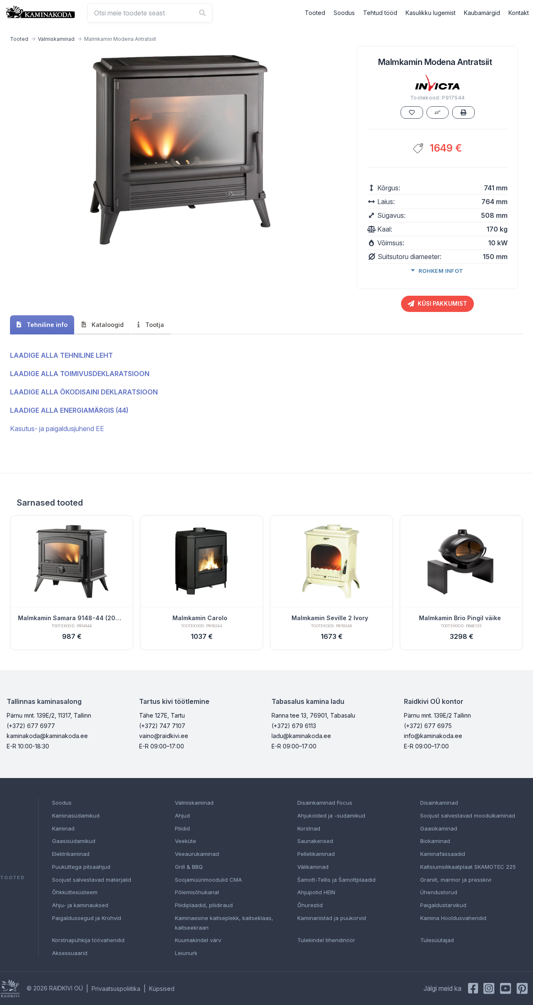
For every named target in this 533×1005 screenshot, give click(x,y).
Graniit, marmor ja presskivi (455, 879)
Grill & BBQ (189, 866)
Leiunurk (186, 953)
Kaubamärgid (482, 12)
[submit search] (202, 12)
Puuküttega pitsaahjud (81, 866)
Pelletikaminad (316, 853)
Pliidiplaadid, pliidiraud (204, 905)
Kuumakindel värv (198, 940)
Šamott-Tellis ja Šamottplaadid (336, 879)
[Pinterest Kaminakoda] (522, 988)
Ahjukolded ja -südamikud (331, 815)
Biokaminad (435, 841)
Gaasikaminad (438, 828)
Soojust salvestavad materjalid (91, 879)
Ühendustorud (438, 892)
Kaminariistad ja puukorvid (331, 918)
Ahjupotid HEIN (316, 892)
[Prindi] (463, 112)
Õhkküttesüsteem (74, 892)
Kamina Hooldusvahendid (453, 918)
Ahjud (182, 815)
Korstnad (308, 828)
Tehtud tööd (380, 12)
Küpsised (161, 988)
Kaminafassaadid (442, 853)
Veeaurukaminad (197, 853)
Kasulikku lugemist (431, 12)
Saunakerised (315, 841)
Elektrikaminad (71, 853)
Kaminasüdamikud (76, 815)
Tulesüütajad (437, 940)
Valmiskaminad (56, 39)
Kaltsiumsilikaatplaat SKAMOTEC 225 (468, 866)
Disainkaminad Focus (324, 802)
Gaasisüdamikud (73, 841)
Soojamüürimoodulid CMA (208, 879)
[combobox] (149, 12)
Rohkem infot (440, 270)
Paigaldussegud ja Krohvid (86, 918)
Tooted (315, 12)
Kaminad (63, 828)
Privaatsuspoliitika (116, 988)
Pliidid (182, 828)
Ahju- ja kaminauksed (80, 905)
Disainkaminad (439, 802)
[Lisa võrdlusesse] (437, 112)
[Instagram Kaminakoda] (489, 988)
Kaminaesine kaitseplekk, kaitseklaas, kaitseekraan (224, 923)
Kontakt (518, 12)
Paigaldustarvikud (443, 905)
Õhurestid (310, 905)
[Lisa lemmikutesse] (412, 112)
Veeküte (185, 841)
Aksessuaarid (69, 953)
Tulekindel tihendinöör (326, 940)
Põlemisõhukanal (197, 892)
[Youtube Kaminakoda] (505, 988)
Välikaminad (313, 866)
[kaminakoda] (40, 11)
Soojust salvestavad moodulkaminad (467, 815)
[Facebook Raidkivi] (473, 988)
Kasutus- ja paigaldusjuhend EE (57, 428)
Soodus (344, 12)
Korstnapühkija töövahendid (88, 940)
